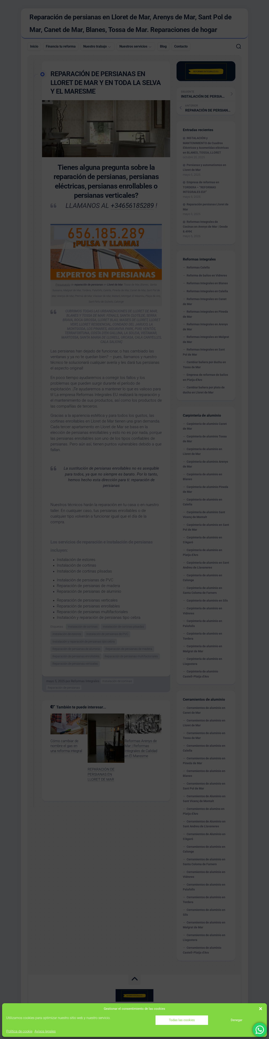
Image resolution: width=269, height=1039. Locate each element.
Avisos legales (45, 1031)
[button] (260, 1009)
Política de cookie (19, 1031)
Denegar (236, 1020)
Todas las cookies (182, 1020)
